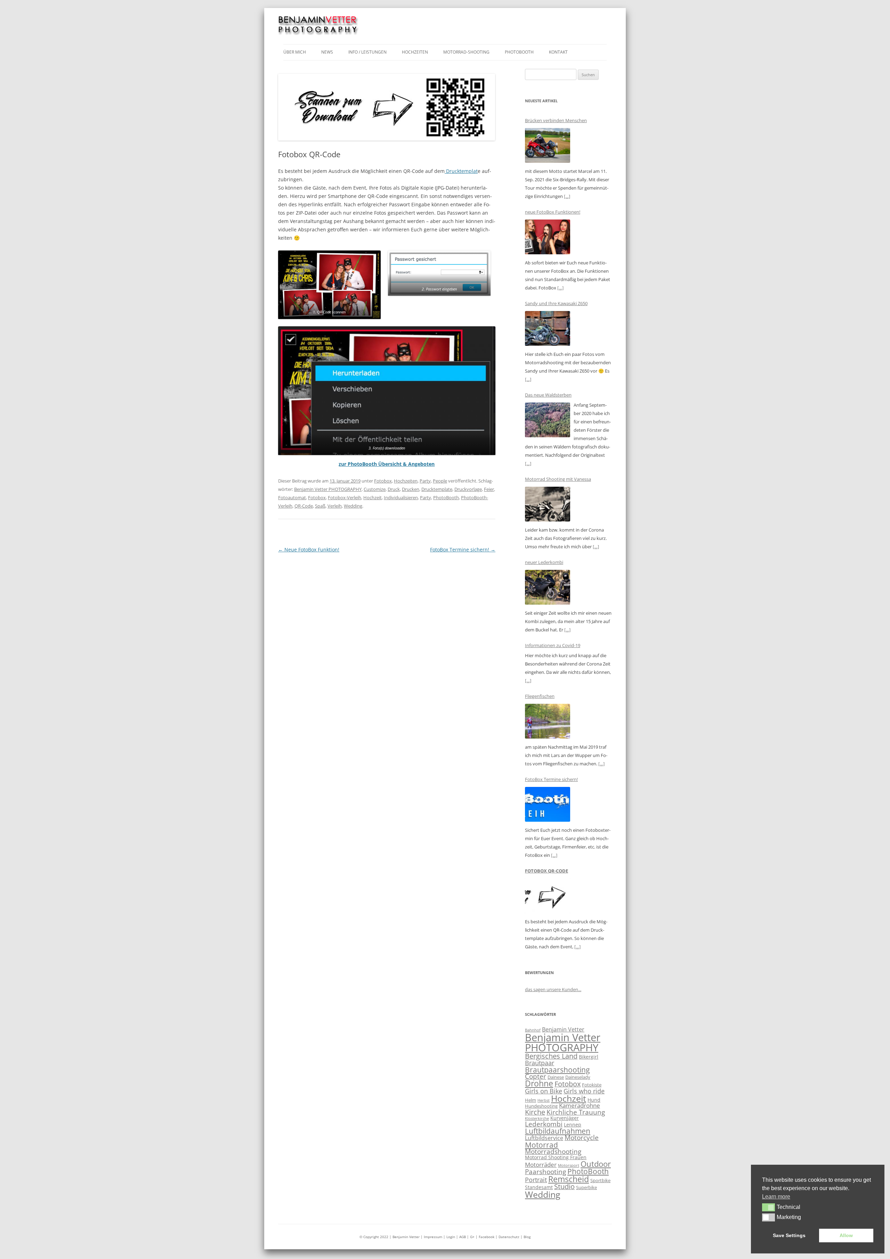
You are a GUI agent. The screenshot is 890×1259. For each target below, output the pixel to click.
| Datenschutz (507, 1236)
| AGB (461, 1236)
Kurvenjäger (564, 1118)
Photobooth (519, 52)
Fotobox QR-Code (546, 871)
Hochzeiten (415, 52)
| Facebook (485, 1236)
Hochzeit (372, 497)
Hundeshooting (541, 1106)
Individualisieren (401, 497)
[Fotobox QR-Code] (547, 897)
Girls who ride (584, 1091)
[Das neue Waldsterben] (547, 421)
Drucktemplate (436, 489)
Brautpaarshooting (557, 1070)
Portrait (536, 1180)
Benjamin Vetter (563, 1029)
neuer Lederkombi (544, 562)
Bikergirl (588, 1056)
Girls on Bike (543, 1091)
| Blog (525, 1236)
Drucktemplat (461, 171)
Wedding (353, 506)
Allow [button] (846, 1235)
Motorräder (541, 1165)
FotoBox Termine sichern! (462, 549)
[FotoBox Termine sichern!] (547, 805)
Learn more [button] (776, 1197)
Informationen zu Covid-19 (552, 645)
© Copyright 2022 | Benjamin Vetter (389, 1236)
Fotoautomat (292, 497)
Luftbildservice (544, 1138)
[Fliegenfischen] (547, 722)
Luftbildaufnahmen (557, 1131)
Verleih (334, 506)
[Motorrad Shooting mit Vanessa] (547, 505)
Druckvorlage (468, 489)
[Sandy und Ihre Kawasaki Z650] (547, 329)
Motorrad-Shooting (466, 52)
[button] (768, 1207)
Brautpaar (539, 1063)
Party (425, 481)
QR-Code (303, 506)
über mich (294, 52)
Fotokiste (591, 1085)
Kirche (535, 1112)
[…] (567, 196)
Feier (489, 489)
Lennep (572, 1124)
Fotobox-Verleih (344, 497)
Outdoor (596, 1163)
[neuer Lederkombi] (547, 588)
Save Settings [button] (789, 1235)
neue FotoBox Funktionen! (552, 212)
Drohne (539, 1083)
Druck (394, 489)
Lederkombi (544, 1124)
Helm (530, 1100)
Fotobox (383, 481)
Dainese (556, 1077)
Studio (564, 1186)
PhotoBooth (446, 497)
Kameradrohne (579, 1105)
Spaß (320, 506)
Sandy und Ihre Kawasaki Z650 (556, 303)
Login (451, 1236)
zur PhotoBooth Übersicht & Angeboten (387, 464)
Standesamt (539, 1187)
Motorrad (541, 1145)
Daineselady (577, 1077)
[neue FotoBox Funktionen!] (547, 238)
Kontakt (558, 52)
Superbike (586, 1187)
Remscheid (568, 1179)
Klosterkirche (537, 1118)
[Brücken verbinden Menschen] (547, 146)
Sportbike (600, 1180)
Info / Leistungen (367, 52)
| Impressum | (433, 1236)
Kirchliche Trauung (576, 1112)
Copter (535, 1076)
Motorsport (568, 1165)
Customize (375, 489)
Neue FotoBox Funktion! (308, 549)
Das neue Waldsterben (548, 395)
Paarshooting (545, 1171)
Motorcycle (582, 1137)
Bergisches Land (551, 1056)
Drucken (410, 489)
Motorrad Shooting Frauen (555, 1157)
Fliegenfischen (540, 696)
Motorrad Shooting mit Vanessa (558, 479)
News (327, 52)
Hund (594, 1100)
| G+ (471, 1236)
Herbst (543, 1100)
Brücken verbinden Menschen (556, 120)
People (440, 481)
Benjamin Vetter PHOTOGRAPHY (328, 489)
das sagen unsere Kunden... (553, 989)
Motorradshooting (553, 1151)
